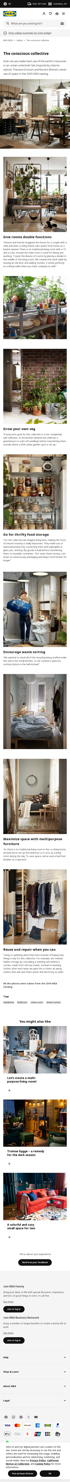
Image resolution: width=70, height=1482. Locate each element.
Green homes (53, 1002)
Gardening (8, 1002)
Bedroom (22, 1002)
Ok (50, 1473)
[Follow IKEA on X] (28, 1417)
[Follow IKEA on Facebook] (6, 1417)
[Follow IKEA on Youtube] (36, 1417)
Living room (37, 1002)
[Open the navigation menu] (63, 13)
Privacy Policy (38, 1460)
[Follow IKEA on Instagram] (13, 1417)
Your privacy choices (22, 1473)
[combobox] (31, 23)
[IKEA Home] (9, 13)
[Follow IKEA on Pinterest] (21, 1417)
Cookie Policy (43, 1463)
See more (8, 1301)
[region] (35, 1460)
